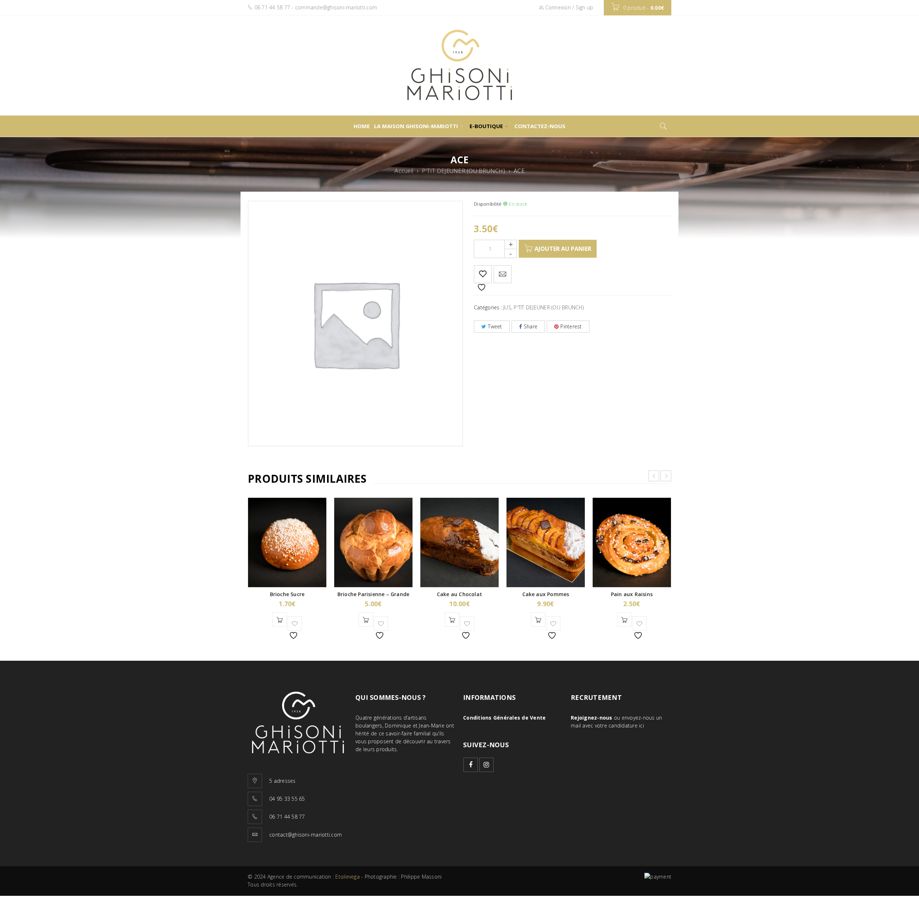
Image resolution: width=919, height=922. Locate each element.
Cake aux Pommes (545, 594)
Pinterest (571, 326)
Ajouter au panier (563, 249)
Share (530, 326)
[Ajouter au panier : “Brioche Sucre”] (279, 619)
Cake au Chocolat (459, 594)
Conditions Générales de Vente (504, 717)
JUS (507, 307)
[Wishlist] (483, 274)
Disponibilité (488, 204)
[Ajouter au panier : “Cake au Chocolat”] (452, 619)
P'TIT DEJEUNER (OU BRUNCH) (463, 171)
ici (641, 725)
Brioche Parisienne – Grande (373, 594)
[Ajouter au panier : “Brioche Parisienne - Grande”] (366, 619)
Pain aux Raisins (632, 594)
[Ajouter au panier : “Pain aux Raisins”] (624, 619)
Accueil (404, 171)
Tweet (495, 326)
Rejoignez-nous (591, 717)
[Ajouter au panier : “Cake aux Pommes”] (538, 619)
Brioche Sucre (287, 594)
